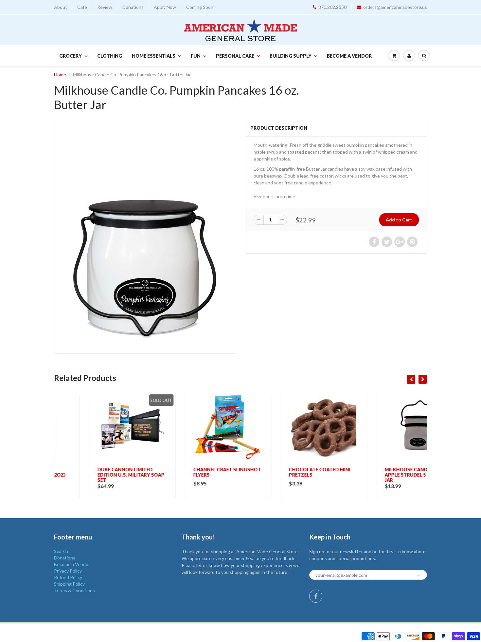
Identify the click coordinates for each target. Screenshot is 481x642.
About (60, 7)
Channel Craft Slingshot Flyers (192, 472)
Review (104, 7)
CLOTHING (109, 56)
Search (61, 551)
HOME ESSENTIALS (153, 56)
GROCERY (70, 56)
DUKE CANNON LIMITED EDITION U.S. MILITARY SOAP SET (95, 475)
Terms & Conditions (74, 590)
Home (60, 74)
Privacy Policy (68, 571)
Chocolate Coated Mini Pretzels (284, 472)
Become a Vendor (349, 56)
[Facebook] (315, 596)
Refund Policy (68, 577)
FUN (196, 56)
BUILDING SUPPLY (291, 56)
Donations (133, 7)
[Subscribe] (419, 575)
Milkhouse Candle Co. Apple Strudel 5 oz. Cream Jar (383, 475)
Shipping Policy (69, 584)
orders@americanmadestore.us (395, 7)
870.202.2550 (332, 7)
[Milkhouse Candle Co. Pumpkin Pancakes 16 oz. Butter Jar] (144, 236)
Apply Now (165, 7)
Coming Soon (199, 7)
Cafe (82, 7)
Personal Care (235, 56)
